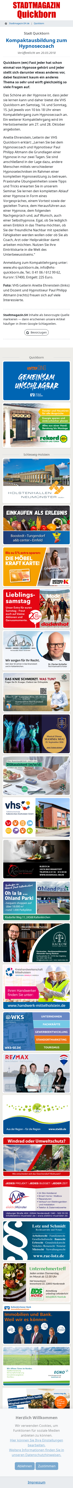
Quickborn (39, 23)
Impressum (36, 1482)
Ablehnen (24, 1466)
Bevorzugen (38, 332)
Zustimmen (47, 1466)
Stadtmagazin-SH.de (19, 23)
